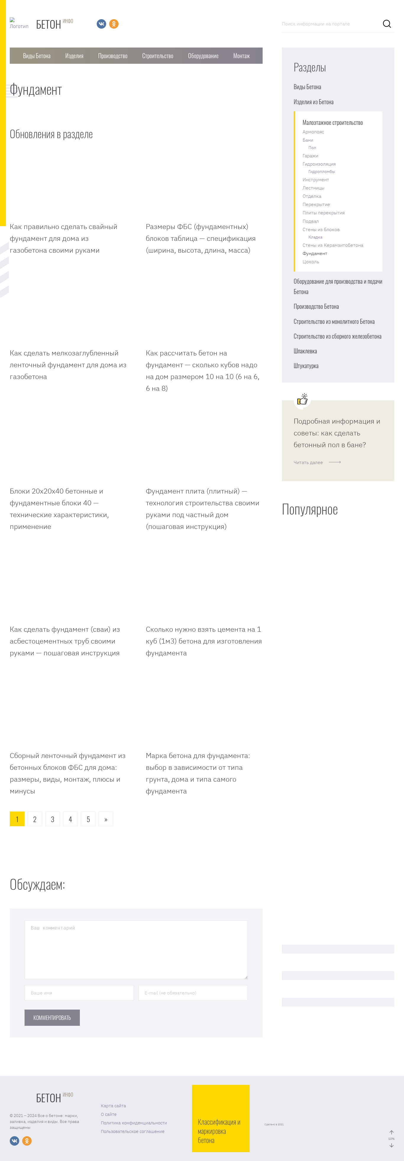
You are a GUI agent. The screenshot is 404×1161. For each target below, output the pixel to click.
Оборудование (203, 55)
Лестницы (313, 188)
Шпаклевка (305, 350)
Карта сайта (113, 1105)
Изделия (74, 55)
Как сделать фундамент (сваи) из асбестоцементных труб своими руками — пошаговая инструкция (65, 640)
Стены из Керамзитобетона (333, 245)
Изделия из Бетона (314, 101)
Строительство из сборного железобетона (338, 336)
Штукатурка (306, 365)
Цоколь (311, 261)
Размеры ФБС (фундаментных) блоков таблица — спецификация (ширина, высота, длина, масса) (201, 238)
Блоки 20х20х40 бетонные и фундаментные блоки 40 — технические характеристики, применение (59, 508)
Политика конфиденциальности (134, 1123)
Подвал (311, 221)
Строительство (157, 55)
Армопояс (313, 132)
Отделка (312, 196)
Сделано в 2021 (274, 1124)
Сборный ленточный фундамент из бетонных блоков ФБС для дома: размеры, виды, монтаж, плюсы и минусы (68, 773)
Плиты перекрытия (324, 212)
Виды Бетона (37, 55)
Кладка (315, 237)
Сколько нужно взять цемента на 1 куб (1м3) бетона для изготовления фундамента (204, 640)
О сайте (109, 1114)
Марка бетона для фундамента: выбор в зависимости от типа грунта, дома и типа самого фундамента (198, 773)
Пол (312, 147)
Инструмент (316, 179)
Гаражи (310, 156)
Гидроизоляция (319, 164)
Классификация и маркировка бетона (219, 1130)
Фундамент (315, 253)
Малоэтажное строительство (333, 122)
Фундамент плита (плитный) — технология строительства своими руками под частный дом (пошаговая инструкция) (202, 508)
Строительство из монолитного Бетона (334, 321)
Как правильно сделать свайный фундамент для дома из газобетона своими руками (63, 238)
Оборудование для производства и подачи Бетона (338, 286)
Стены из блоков (321, 229)
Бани (308, 140)
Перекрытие (316, 204)
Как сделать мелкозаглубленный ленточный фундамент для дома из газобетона (68, 364)
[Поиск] (386, 23)
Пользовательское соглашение (132, 1131)
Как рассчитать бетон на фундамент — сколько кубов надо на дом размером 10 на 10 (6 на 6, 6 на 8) (202, 370)
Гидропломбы (321, 171)
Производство (112, 55)
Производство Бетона (316, 306)
